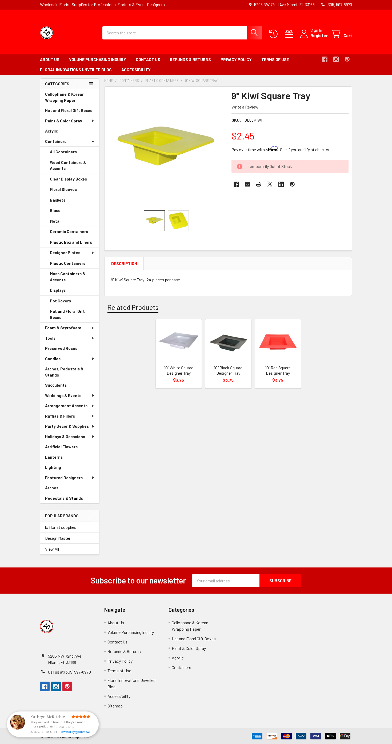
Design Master (57, 538)
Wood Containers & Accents (68, 167)
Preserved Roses (68, 350)
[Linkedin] (281, 184)
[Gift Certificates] (290, 34)
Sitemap (115, 705)
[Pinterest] (347, 59)
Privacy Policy (236, 59)
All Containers (63, 151)
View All (52, 548)
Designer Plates (65, 252)
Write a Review (244, 106)
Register (319, 35)
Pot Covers (68, 302)
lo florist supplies (60, 527)
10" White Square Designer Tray (178, 370)
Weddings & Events (63, 395)
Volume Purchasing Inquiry (97, 59)
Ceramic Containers (74, 233)
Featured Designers (64, 477)
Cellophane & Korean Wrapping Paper (67, 98)
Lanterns (61, 458)
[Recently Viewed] (274, 34)
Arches (59, 489)
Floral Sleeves (71, 191)
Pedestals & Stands (71, 499)
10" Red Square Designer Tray (278, 370)
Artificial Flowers (69, 448)
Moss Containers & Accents (67, 278)
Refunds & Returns (190, 59)
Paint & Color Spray (63, 120)
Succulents (63, 386)
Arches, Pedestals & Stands (64, 373)
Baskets (65, 202)
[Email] (247, 184)
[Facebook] (325, 59)
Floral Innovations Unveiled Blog (76, 69)
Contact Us (148, 59)
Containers (55, 141)
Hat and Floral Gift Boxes (72, 112)
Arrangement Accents (66, 405)
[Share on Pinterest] (292, 184)
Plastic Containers (74, 265)
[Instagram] (336, 59)
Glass (62, 212)
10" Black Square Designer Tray (228, 370)
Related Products (132, 307)
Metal (62, 223)
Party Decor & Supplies (67, 426)
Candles (53, 358)
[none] (166, 148)
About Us (49, 59)
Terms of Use (275, 59)
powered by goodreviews (75, 732)
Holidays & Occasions (65, 436)
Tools (50, 338)
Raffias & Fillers (60, 416)
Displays (65, 292)
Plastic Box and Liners (74, 244)
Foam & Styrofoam (63, 327)
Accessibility (136, 69)
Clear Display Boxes (74, 181)
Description (124, 263)
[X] (270, 184)
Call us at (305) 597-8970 (69, 671)
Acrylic (59, 132)
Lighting (60, 469)
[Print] (258, 184)
